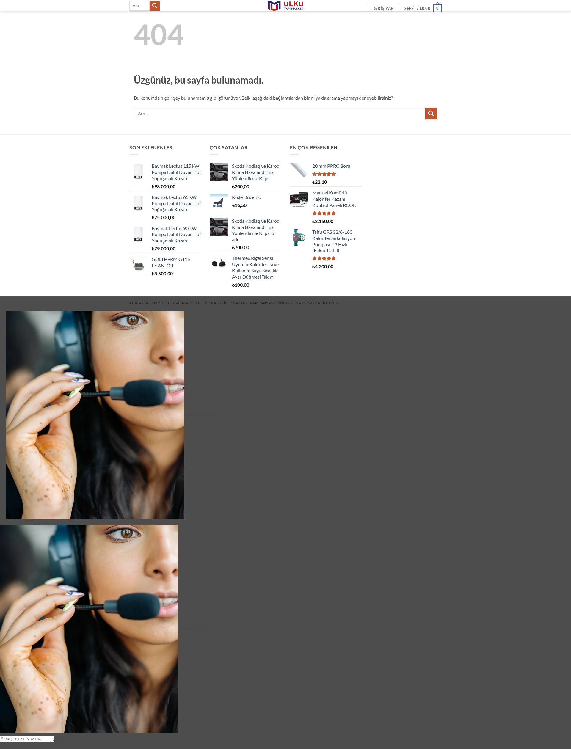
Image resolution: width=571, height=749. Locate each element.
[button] (383, 8)
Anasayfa (139, 303)
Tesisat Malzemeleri (187, 303)
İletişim (331, 303)
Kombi (158, 303)
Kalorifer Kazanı (229, 303)
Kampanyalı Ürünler (271, 303)
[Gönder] (155, 6)
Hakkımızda (308, 303)
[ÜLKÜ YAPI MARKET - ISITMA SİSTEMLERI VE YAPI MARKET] (285, 5)
